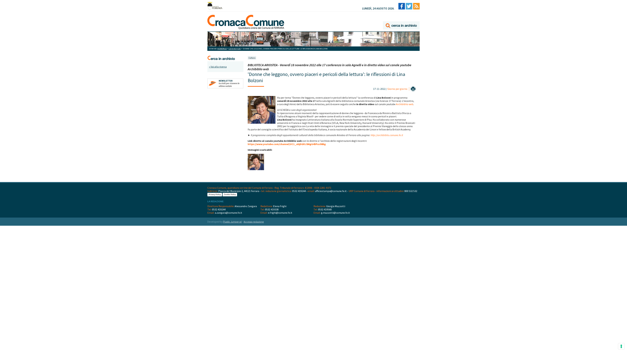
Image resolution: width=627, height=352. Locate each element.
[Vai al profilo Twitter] (409, 6)
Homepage (222, 48)
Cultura (252, 57)
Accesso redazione (254, 221)
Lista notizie (235, 48)
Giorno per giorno (397, 88)
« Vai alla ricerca (218, 66)
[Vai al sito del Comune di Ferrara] (214, 6)
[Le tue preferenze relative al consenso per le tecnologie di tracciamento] (621, 346)
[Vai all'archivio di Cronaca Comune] (401, 21)
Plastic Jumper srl (232, 221)
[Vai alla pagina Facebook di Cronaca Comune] (401, 6)
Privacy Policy (215, 194)
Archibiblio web (404, 104)
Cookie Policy (230, 194)
